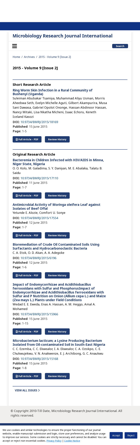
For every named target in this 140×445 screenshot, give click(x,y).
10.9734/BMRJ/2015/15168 (39, 359)
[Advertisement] (70, 10)
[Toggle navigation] (14, 46)
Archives (29, 57)
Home (16, 57)
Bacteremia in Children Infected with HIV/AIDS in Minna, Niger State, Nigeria (58, 162)
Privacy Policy (53, 440)
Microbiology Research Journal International (63, 36)
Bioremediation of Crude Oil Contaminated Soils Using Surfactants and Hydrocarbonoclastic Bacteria (56, 246)
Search (120, 46)
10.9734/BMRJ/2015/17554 (39, 218)
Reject (131, 435)
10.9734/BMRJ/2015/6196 (38, 258)
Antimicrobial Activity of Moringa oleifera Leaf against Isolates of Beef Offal (56, 206)
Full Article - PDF (28, 139)
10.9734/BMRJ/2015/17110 (39, 178)
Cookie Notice (72, 440)
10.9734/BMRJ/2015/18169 (39, 122)
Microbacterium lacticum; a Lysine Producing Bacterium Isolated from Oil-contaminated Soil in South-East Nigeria (59, 342)
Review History (57, 139)
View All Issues (26, 390)
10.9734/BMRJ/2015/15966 (39, 314)
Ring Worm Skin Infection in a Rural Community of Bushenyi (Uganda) (53, 92)
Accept (116, 435)
